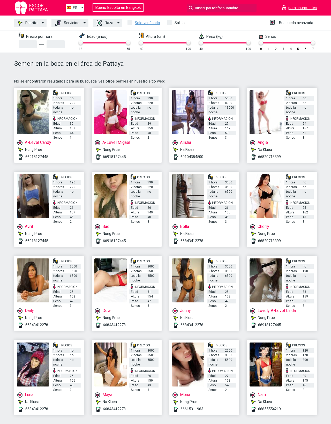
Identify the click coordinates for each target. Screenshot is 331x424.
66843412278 (191, 241)
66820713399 (269, 156)
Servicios (71, 22)
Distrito (30, 22)
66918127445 (36, 156)
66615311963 (191, 409)
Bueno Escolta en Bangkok (118, 7)
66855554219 (269, 409)
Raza (108, 22)
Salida (180, 22)
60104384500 (191, 156)
